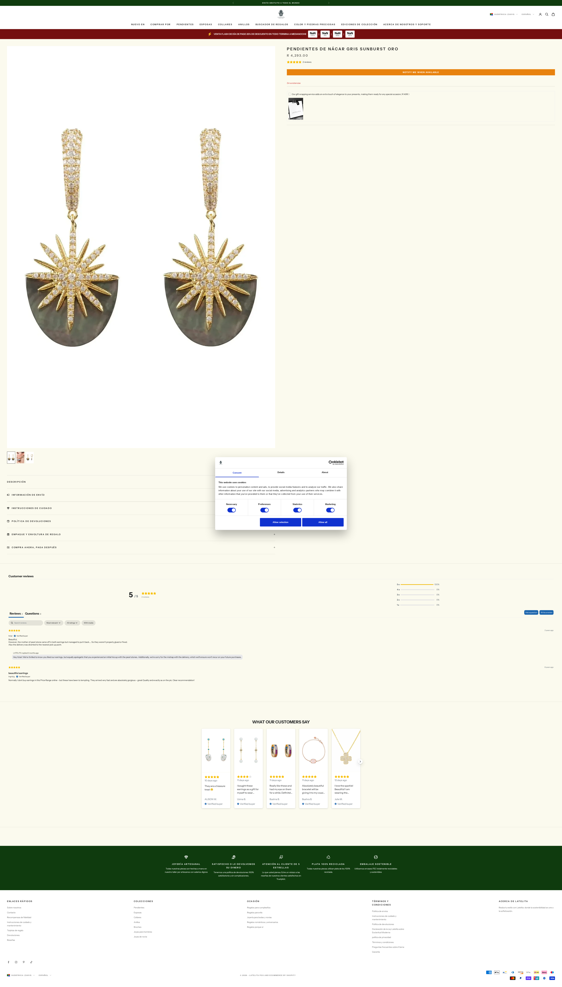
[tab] (33, 614)
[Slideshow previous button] (201, 761)
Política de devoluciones (383, 924)
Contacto (11, 912)
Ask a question (531, 612)
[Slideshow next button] (360, 761)
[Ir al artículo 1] (11, 458)
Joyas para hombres (143, 932)
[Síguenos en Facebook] (8, 962)
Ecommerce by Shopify (282, 975)
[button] (418, 584)
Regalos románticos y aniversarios (262, 922)
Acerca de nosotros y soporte (407, 24)
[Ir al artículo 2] (20, 458)
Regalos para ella (254, 912)
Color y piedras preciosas (314, 24)
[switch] (264, 510)
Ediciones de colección (359, 24)
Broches (137, 927)
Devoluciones (13, 935)
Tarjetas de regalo (15, 930)
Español (526, 14)
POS (262, 975)
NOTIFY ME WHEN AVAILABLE (421, 72)
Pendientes (185, 24)
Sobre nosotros (14, 907)
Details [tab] (281, 472)
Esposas (206, 24)
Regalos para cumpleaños (258, 907)
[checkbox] (89, 623)
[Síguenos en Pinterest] (23, 962)
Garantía (376, 952)
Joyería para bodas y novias (259, 917)
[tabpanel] (281, 653)
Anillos (244, 24)
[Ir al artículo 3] (30, 458)
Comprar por (160, 24)
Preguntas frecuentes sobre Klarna (388, 947)
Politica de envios (380, 911)
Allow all (322, 522)
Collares (225, 24)
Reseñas (11, 940)
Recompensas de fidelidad (19, 917)
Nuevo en (138, 24)
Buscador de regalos (272, 24)
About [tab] (325, 472)
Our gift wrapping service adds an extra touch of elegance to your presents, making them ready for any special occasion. (350, 94)
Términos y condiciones (383, 942)
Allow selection (280, 522)
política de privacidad (381, 937)
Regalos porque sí (255, 927)
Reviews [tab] (16, 613)
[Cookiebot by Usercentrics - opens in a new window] (331, 463)
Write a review (546, 612)
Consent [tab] (237, 472)
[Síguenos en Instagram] (16, 962)
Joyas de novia (140, 936)
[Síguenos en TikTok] (31, 962)
